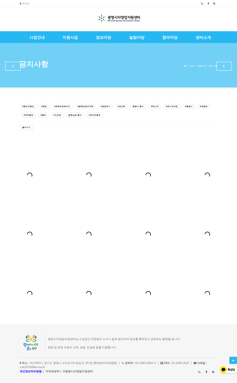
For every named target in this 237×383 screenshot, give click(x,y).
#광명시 (189, 106)
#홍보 (43, 115)
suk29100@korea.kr (32, 367)
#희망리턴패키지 (62, 106)
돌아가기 (26, 127)
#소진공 (57, 115)
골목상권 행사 (75, 115)
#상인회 (121, 106)
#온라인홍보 (95, 115)
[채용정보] (224, 66)
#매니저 (155, 106)
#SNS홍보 (28, 115)
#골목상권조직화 (85, 106)
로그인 (26, 3)
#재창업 (204, 106)
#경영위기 (105, 106)
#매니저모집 (172, 106)
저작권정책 (52, 371)
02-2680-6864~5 (202, 3)
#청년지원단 (28, 106)
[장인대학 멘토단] (13, 66)
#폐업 (44, 106)
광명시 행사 (138, 106)
